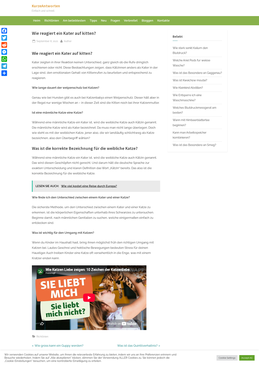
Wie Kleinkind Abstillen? (188, 87)
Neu (104, 20)
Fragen (115, 20)
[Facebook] (4, 30)
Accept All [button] (246, 358)
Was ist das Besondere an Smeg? (194, 145)
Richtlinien (51, 20)
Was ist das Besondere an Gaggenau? (197, 73)
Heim (36, 20)
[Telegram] (4, 66)
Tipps (93, 20)
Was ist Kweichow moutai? (190, 80)
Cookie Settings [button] (227, 358)
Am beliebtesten (74, 20)
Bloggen (147, 20)
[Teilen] (4, 73)
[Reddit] (4, 44)
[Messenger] (4, 51)
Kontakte (163, 20)
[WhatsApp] (4, 59)
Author (68, 41)
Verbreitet (131, 20)
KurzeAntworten (46, 5)
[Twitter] (4, 37)
